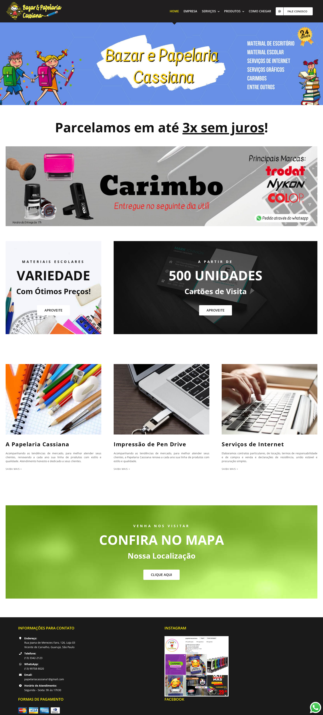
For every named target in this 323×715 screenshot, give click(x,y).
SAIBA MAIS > (14, 469)
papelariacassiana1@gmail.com (44, 679)
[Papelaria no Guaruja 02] (161, 147)
